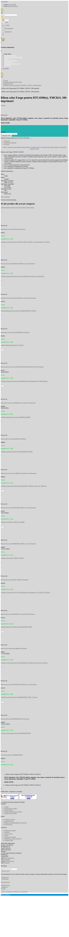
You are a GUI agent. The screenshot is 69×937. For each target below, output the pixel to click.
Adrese (6, 835)
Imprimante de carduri (10, 808)
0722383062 (6, 859)
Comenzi (6, 832)
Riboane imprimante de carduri (13, 811)
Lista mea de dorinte (10, 837)
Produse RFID (8, 810)
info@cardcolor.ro (13, 6)
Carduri (6, 807)
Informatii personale (10, 830)
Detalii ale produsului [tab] (10, 142)
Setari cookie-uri (5, 895)
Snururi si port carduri (10, 813)
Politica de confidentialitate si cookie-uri (15, 822)
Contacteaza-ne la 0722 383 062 (16, 138)
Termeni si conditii (9, 819)
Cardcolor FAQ (8, 821)
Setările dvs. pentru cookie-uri (12, 838)
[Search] (2, 17)
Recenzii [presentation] (6, 144)
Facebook (6, 863)
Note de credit (8, 834)
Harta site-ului (8, 824)
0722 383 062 (12, 4)
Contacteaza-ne (9, 861)
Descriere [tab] (7, 141)
